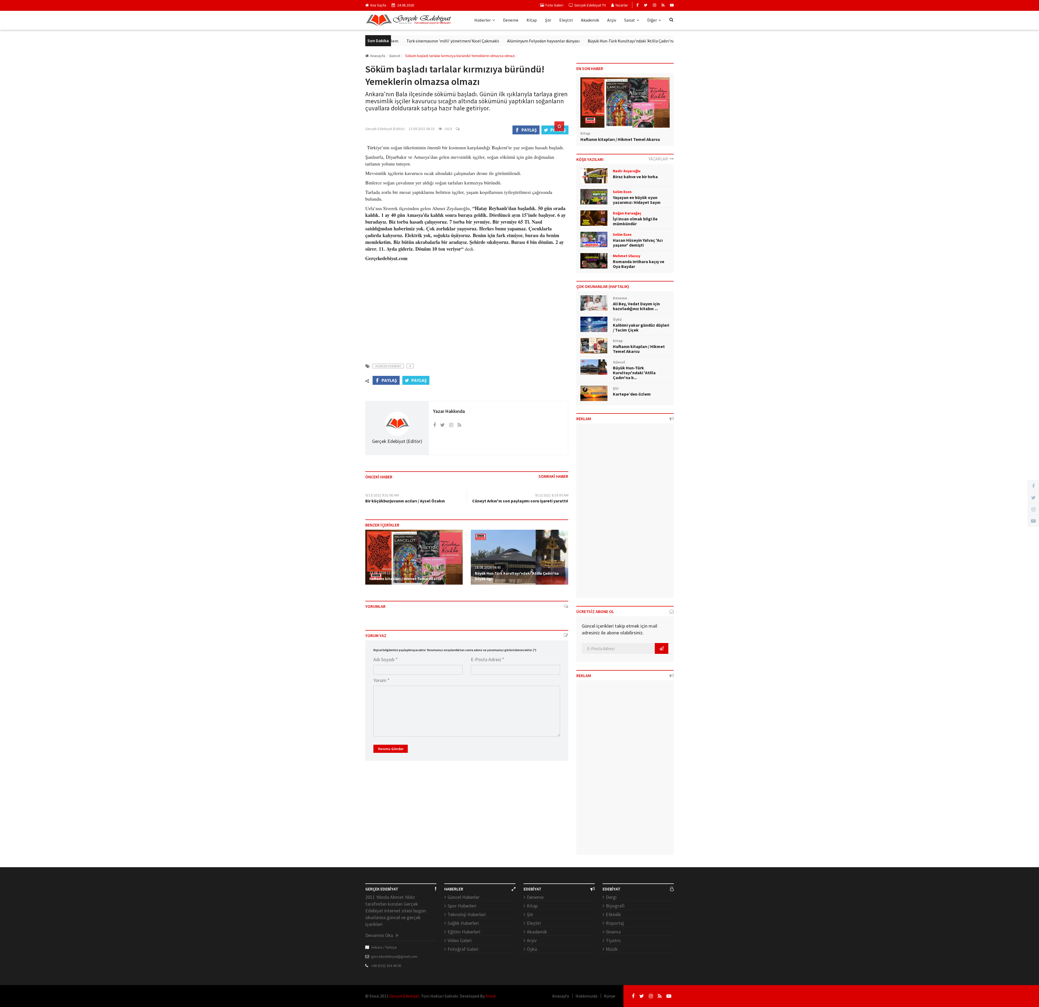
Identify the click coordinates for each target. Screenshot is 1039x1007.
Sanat (629, 20)
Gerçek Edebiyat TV (590, 5)
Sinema (613, 932)
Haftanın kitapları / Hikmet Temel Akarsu (405, 578)
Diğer (652, 20)
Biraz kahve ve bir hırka (635, 176)
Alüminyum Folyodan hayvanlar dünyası (509, 41)
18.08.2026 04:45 (488, 567)
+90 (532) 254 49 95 (386, 965)
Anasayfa (377, 55)
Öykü (532, 949)
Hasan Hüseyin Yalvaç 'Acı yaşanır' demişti (638, 242)
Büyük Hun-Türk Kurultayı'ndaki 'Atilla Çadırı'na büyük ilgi (606, 41)
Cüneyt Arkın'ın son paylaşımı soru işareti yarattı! (520, 501)
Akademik (590, 20)
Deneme (510, 20)
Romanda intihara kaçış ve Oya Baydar (638, 264)
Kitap (532, 20)
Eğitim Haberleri (464, 932)
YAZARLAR (659, 158)
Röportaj (615, 923)
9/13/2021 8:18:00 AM (551, 495)
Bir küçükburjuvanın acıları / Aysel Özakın (405, 501)
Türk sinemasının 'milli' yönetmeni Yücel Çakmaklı (418, 41)
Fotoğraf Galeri (463, 949)
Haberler (482, 20)
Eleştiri (566, 20)
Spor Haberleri (462, 906)
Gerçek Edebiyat (404, 996)
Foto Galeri (554, 5)
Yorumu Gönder (390, 748)
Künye (609, 996)
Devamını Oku (379, 935)
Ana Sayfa (378, 5)
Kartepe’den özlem (632, 394)
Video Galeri (460, 940)
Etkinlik (613, 914)
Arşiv (611, 20)
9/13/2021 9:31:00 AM (382, 495)
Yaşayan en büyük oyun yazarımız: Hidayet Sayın (636, 200)
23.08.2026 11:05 (382, 572)
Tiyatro (613, 940)
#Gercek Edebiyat (388, 366)
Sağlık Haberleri (463, 923)
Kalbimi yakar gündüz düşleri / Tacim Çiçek (641, 327)
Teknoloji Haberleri (467, 914)
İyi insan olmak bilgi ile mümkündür (635, 221)
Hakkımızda (586, 996)
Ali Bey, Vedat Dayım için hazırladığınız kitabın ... (636, 306)
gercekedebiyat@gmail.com (394, 956)
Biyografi (615, 906)
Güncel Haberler (463, 897)
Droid (490, 996)
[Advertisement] (466, 309)
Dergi (611, 897)
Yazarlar (621, 5)
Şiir (548, 20)
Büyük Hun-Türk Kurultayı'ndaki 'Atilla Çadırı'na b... (634, 372)
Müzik (612, 949)
